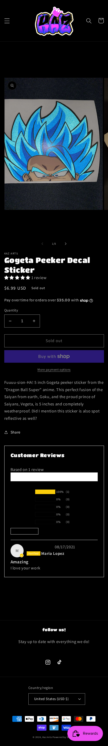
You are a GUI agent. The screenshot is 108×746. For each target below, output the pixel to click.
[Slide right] (65, 243)
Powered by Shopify (63, 737)
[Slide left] (42, 243)
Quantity (11, 310)
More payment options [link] (54, 369)
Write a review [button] (54, 476)
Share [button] (16, 432)
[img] (40, 547)
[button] (7, 21)
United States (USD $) (51, 698)
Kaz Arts (47, 737)
